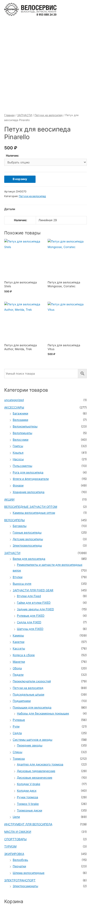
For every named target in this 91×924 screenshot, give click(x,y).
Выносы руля (22, 583)
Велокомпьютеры (25, 426)
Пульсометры (22, 466)
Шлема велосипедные (28, 873)
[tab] (45, 209)
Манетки (19, 661)
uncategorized (14, 400)
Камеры (18, 635)
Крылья (18, 452)
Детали (9, 209)
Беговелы (19, 526)
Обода (17, 668)
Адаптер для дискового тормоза (40, 764)
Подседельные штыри (28, 694)
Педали (18, 674)
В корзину (20, 179)
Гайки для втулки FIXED (34, 602)
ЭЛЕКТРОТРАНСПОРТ (20, 880)
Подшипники (22, 701)
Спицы (17, 752)
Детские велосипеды (28, 539)
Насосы (18, 459)
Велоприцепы (22, 433)
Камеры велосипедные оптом (34, 512)
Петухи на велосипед (48, 115)
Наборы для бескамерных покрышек (43, 713)
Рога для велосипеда (28, 472)
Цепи (16, 817)
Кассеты (19, 648)
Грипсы (18, 446)
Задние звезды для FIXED (35, 609)
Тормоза (19, 758)
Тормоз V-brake (28, 804)
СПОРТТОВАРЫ (15, 839)
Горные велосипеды (27, 532)
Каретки (18, 642)
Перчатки (19, 866)
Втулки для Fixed (29, 596)
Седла (17, 733)
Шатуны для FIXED (30, 629)
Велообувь (20, 860)
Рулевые (19, 720)
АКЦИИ (9, 499)
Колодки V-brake (28, 784)
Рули (16, 726)
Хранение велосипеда (28, 492)
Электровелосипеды (27, 545)
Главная (9, 115)
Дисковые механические (34, 777)
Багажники (20, 413)
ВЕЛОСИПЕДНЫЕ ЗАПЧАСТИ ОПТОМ (30, 506)
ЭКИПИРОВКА (14, 854)
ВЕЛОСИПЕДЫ (14, 520)
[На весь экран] (44, 916)
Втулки (17, 577)
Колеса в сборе (24, 655)
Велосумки (20, 439)
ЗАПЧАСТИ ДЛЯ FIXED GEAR (33, 590)
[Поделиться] (26, 916)
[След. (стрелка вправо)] (26, 922)
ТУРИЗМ (10, 846)
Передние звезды (29, 745)
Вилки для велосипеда (29, 558)
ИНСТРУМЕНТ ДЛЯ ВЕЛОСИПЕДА (28, 824)
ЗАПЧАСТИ (24, 115)
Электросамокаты (25, 886)
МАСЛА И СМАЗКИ (17, 831)
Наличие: (12, 155)
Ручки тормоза (27, 797)
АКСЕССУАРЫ (14, 407)
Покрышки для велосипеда (32, 707)
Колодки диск (26, 790)
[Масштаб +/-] (61, 916)
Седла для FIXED (29, 622)
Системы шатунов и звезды (32, 739)
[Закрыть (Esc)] (8, 916)
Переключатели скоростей (32, 681)
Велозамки (20, 420)
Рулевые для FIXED (30, 615)
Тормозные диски (29, 810)
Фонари (18, 485)
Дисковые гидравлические (36, 771)
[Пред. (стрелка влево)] (8, 922)
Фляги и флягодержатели (31, 479)
